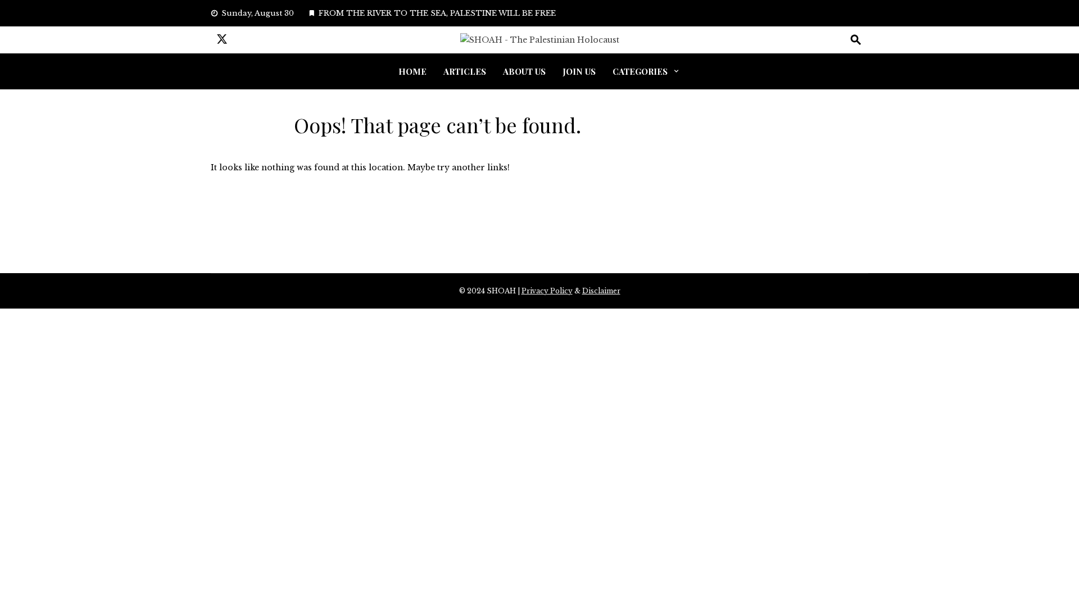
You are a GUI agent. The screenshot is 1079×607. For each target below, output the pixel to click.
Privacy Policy (547, 291)
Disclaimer (601, 291)
